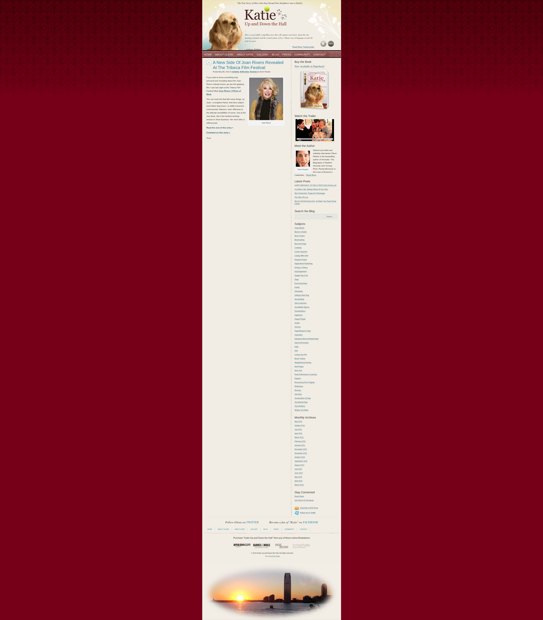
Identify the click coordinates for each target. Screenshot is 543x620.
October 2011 (300, 426)
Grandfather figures (302, 307)
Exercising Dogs (301, 283)
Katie (297, 347)
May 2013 (298, 422)
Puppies (298, 378)
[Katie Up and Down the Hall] (266, 28)
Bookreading (299, 240)
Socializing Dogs (301, 402)
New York (298, 371)
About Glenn (224, 54)
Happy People (300, 319)
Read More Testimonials (303, 47)
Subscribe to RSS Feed (309, 508)
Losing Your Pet (301, 355)
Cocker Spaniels (301, 252)
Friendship (299, 291)
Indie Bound (281, 546)
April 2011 (298, 433)
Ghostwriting (299, 299)
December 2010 (301, 449)
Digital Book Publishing (304, 264)
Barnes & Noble (301, 232)
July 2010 (298, 469)
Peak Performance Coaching (306, 374)
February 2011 (300, 441)
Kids (296, 351)
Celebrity (235, 72)
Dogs (297, 279)
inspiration (299, 335)
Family (297, 287)
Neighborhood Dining (303, 363)
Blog (275, 54)
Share (208, 138)
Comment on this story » (218, 132)
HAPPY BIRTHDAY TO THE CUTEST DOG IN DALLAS (315, 185)
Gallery (263, 54)
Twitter (323, 44)
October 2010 (300, 457)
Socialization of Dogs (303, 398)
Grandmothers (300, 311)
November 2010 (301, 453)
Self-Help (298, 394)
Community (302, 54)
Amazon (242, 546)
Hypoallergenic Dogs (303, 331)
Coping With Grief (301, 256)
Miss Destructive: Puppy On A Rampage (310, 193)
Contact (319, 54)
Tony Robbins (300, 406)
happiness (299, 315)
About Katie (245, 54)
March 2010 (299, 485)
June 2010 (299, 473)
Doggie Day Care (301, 275)
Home (208, 54)
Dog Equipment (301, 272)
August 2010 (299, 465)
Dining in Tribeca (301, 268)
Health (297, 323)
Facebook (330, 44)
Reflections (244, 72)
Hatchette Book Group (301, 546)
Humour (298, 327)
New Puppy (299, 367)
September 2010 (301, 461)
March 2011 (299, 437)
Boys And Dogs (300, 244)
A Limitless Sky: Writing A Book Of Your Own (311, 189)
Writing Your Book (301, 410)
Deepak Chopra (301, 260)
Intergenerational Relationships (307, 339)
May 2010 (298, 477)
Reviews (253, 72)
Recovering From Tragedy (305, 382)
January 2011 (300, 445)
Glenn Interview (301, 303)
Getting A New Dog (302, 295)
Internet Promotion (302, 343)
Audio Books (299, 228)
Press (286, 54)
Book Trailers (300, 236)
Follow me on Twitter (308, 513)
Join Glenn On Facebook (304, 500)
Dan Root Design (275, 556)
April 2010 (298, 481)
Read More (311, 175)
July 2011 (298, 429)
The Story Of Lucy (301, 197)
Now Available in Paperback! (310, 66)
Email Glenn (299, 496)
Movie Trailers (300, 359)
